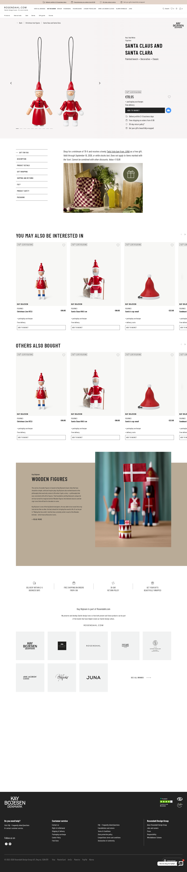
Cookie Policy (56, 837)
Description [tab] (21, 159)
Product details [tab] (23, 165)
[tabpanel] (103, 185)
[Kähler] (62, 646)
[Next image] (100, 83)
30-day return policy (109, 2)
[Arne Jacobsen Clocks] (30, 677)
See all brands (137, 677)
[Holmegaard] (125, 646)
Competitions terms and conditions (109, 837)
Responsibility (151, 834)
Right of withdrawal (58, 828)
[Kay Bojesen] (30, 646)
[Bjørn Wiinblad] (62, 677)
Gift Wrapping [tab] (22, 171)
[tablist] (32, 185)
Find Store (55, 841)
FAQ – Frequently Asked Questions (109, 825)
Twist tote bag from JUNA (118, 151)
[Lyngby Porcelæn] (157, 646)
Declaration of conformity (106, 841)
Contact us (55, 825)
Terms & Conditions (104, 831)
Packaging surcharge (59, 834)
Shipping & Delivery (58, 831)
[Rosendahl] (93, 646)
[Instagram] (10, 844)
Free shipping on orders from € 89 (84, 2)
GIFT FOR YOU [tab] (24, 152)
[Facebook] (6, 844)
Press (149, 831)
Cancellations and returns (106, 828)
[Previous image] (11, 83)
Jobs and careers (152, 828)
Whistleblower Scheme (154, 837)
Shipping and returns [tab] (25, 178)
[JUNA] (93, 677)
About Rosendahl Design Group (157, 825)
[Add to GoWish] (168, 110)
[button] (24, 128)
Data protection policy (105, 834)
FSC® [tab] (19, 184)
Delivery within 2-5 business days (56, 2)
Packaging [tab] (21, 197)
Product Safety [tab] (23, 191)
